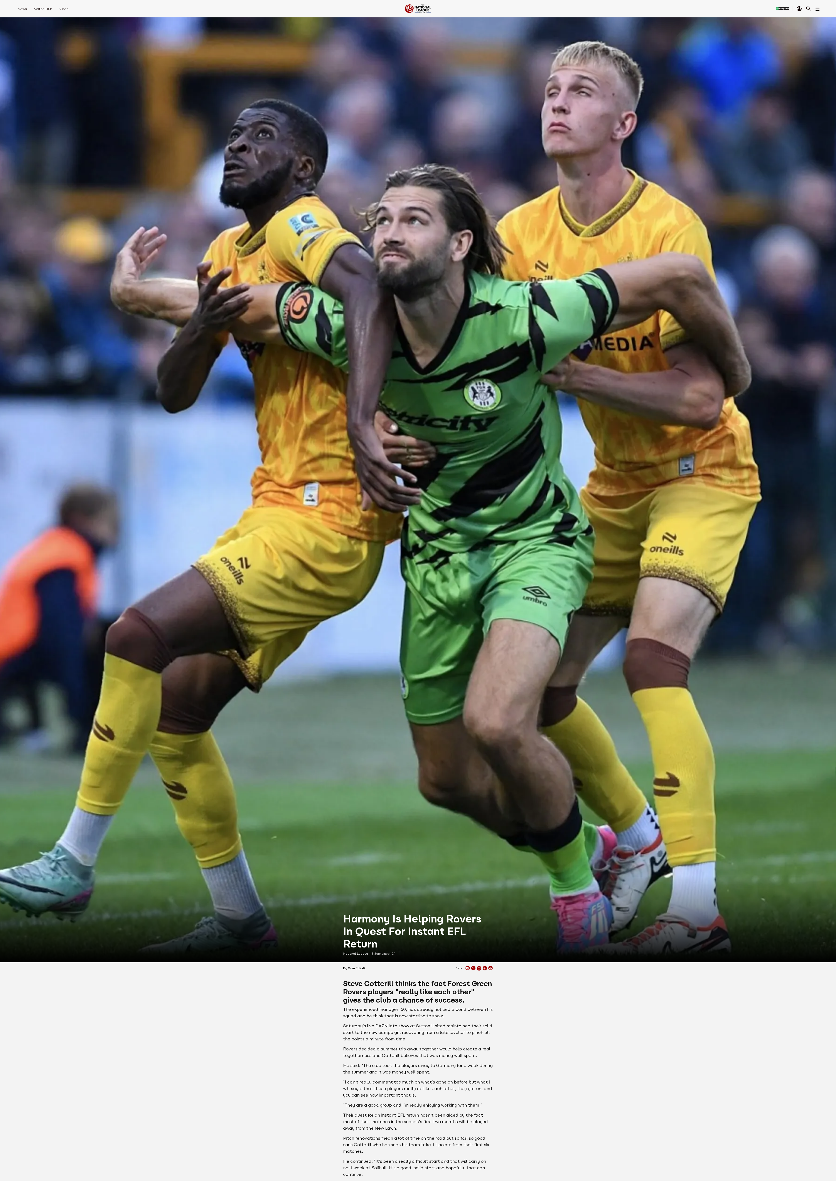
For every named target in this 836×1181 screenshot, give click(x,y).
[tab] (799, 8)
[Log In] (799, 8)
